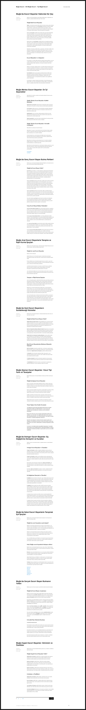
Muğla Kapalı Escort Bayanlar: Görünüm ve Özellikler (34, 644)
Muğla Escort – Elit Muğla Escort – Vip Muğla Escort (32, 7)
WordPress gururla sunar (34, 705)
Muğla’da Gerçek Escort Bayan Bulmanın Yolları (33, 582)
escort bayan (28, 152)
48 (23, 698)
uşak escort (28, 568)
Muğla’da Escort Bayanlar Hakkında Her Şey (34, 14)
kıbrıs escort (28, 574)
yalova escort (29, 570)
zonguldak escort (29, 573)
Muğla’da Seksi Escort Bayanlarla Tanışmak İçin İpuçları (34, 513)
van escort (28, 569)
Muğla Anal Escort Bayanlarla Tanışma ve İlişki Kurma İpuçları (33, 241)
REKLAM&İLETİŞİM (66, 6)
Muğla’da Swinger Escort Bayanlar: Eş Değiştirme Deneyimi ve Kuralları (32, 437)
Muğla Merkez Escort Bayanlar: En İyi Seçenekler (32, 90)
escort (17, 705)
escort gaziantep (29, 151)
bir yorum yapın (18, 19)
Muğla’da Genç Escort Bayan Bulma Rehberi (35, 159)
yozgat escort (29, 571)
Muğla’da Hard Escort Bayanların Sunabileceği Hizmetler (30, 309)
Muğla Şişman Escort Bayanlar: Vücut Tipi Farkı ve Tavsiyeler (34, 371)
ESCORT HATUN (18, 18)
